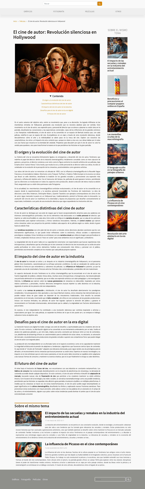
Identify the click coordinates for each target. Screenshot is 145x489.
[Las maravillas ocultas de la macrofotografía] (117, 121)
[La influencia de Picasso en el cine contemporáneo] (117, 187)
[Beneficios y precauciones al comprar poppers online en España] (117, 85)
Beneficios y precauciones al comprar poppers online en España (115, 102)
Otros (118, 11)
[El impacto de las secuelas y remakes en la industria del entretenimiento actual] (117, 47)
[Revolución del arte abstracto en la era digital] (117, 220)
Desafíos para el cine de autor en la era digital (56, 110)
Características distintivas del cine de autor (56, 103)
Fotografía (58, 11)
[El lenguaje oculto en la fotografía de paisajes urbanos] (117, 154)
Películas (89, 11)
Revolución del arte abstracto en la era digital (117, 236)
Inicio (15, 21)
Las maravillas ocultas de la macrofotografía (115, 137)
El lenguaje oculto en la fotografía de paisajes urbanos (116, 170)
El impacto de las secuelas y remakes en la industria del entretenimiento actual (116, 65)
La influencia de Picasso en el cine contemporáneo (116, 203)
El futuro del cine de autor (56, 113)
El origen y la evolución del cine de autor (56, 100)
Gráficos (28, 11)
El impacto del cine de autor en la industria (57, 107)
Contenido (57, 96)
